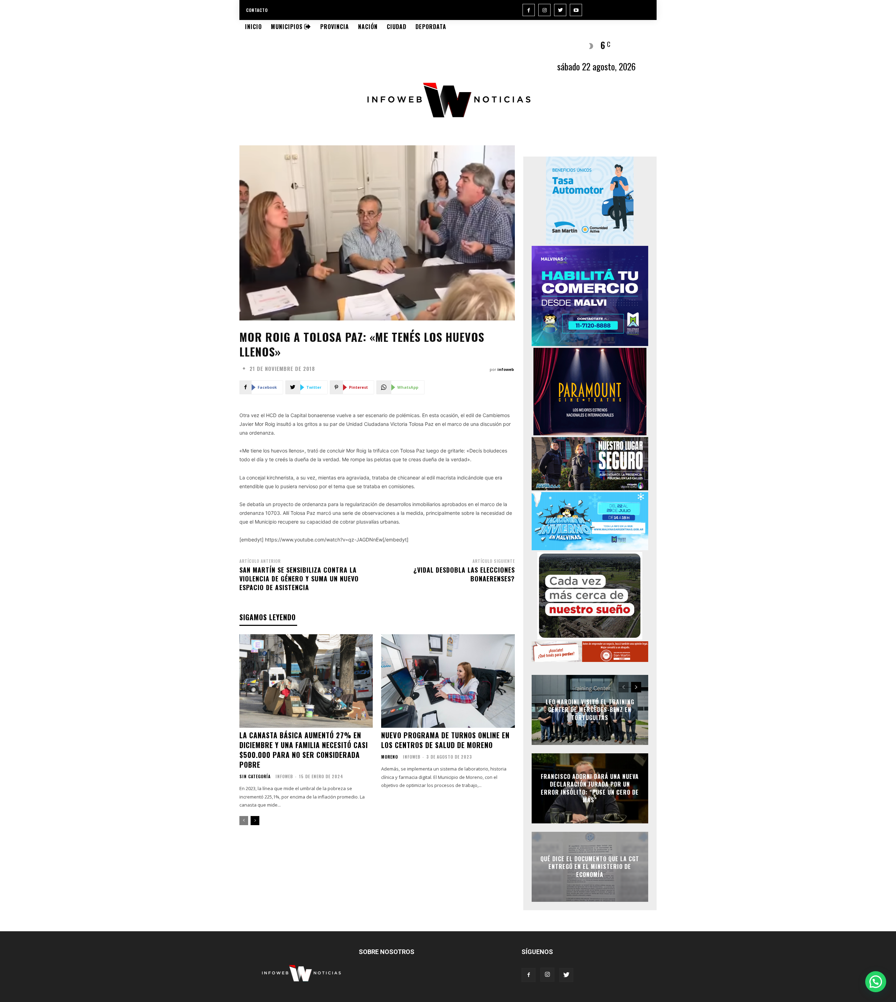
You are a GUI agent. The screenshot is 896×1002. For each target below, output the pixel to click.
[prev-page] (243, 820)
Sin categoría (255, 776)
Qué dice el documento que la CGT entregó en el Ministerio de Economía (589, 867)
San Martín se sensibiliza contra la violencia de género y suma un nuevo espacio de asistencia (299, 578)
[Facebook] (529, 10)
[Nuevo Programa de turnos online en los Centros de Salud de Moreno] (447, 681)
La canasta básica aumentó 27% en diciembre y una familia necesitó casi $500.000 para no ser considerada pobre (303, 750)
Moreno (389, 757)
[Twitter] (560, 10)
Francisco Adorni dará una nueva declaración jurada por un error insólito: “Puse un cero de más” (590, 788)
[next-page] (255, 820)
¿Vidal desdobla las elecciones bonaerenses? (464, 574)
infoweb (505, 369)
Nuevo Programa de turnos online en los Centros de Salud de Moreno (445, 740)
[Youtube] (576, 10)
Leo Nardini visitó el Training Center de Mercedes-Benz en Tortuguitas (590, 710)
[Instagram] (544, 10)
